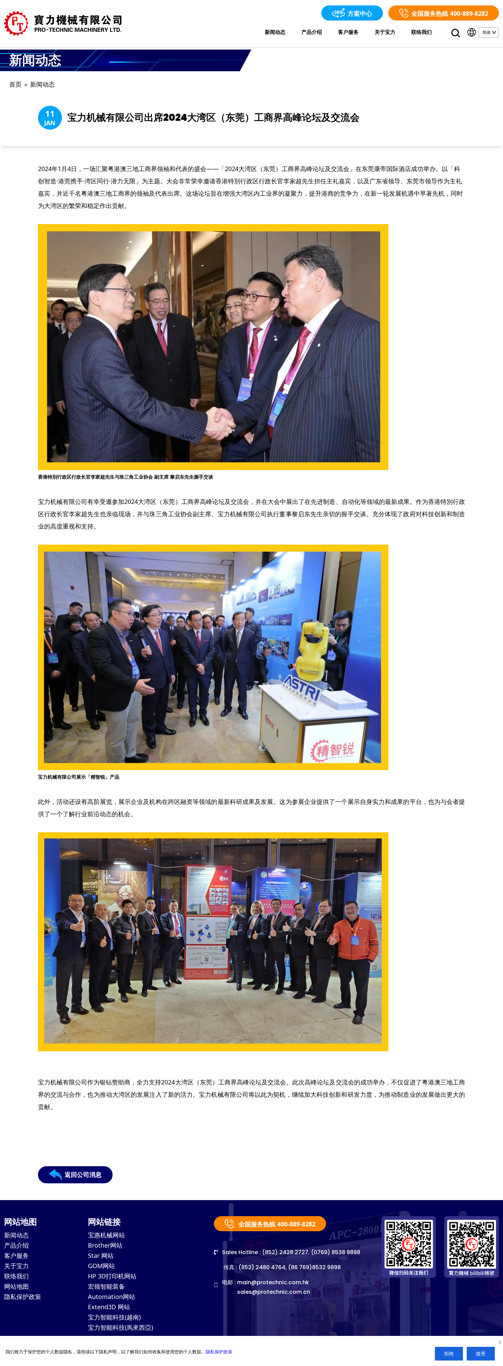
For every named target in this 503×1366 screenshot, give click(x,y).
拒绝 (449, 1353)
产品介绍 (311, 31)
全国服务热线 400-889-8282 (449, 13)
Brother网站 (105, 1245)
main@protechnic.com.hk (273, 1282)
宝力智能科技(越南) (114, 1317)
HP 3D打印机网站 (112, 1276)
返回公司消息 (83, 1174)
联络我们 (421, 31)
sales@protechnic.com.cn (273, 1292)
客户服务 (348, 31)
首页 (15, 84)
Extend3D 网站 (109, 1307)
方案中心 (360, 13)
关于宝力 (385, 31)
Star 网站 (101, 1255)
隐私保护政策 (22, 1296)
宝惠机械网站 (106, 1235)
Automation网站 (111, 1296)
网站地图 (16, 1286)
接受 (481, 1353)
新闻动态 (275, 31)
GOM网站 (101, 1266)
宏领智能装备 (106, 1286)
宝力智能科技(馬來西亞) (120, 1327)
